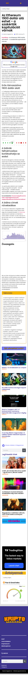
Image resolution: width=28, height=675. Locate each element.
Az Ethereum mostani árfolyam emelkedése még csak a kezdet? (13, 492)
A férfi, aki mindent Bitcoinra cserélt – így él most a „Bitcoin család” (14, 471)
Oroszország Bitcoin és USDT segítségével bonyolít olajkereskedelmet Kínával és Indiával (14, 197)
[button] (20, 3)
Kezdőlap (5, 37)
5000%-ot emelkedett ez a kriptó (14, 368)
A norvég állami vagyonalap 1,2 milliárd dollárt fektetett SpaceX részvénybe (14, 434)
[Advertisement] (14, 261)
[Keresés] (24, 450)
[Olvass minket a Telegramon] (3, 445)
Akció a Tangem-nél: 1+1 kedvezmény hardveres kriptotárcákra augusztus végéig (14, 411)
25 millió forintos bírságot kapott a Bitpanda (14, 388)
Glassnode (22, 212)
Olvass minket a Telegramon (14, 445)
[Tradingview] (14, 558)
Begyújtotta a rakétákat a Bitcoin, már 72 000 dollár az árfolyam (13, 513)
